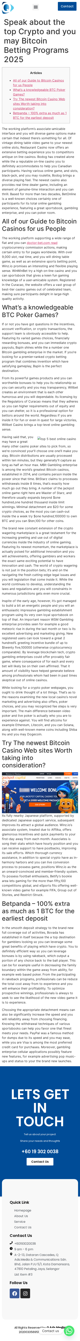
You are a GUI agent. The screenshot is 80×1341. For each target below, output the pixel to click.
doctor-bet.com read (42, 243)
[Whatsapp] (69, 1331)
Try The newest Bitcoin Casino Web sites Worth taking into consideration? (39, 103)
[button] (35, 7)
